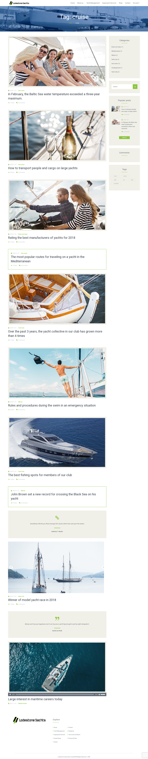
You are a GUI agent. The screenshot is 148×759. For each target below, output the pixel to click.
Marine (20, 402)
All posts (124, 137)
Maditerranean (22, 703)
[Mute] (99, 694)
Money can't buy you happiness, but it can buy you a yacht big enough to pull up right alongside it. (57, 624)
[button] (11, 567)
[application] (57, 694)
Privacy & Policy (72, 738)
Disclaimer (71, 731)
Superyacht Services (59, 734)
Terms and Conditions (74, 734)
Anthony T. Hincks (57, 531)
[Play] (10, 694)
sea (124, 180)
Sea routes (21, 90)
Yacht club (21, 328)
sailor (115, 180)
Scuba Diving (57, 738)
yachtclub (116, 183)
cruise (115, 176)
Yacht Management (59, 731)
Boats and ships (22, 234)
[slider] (103, 694)
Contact (70, 727)
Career (56, 742)
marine (125, 176)
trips (132, 180)
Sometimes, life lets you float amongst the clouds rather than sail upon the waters (57, 524)
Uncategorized (116, 68)
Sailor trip (21, 596)
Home (55, 727)
